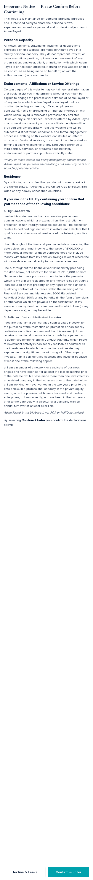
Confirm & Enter (68, 872)
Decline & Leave (24, 872)
